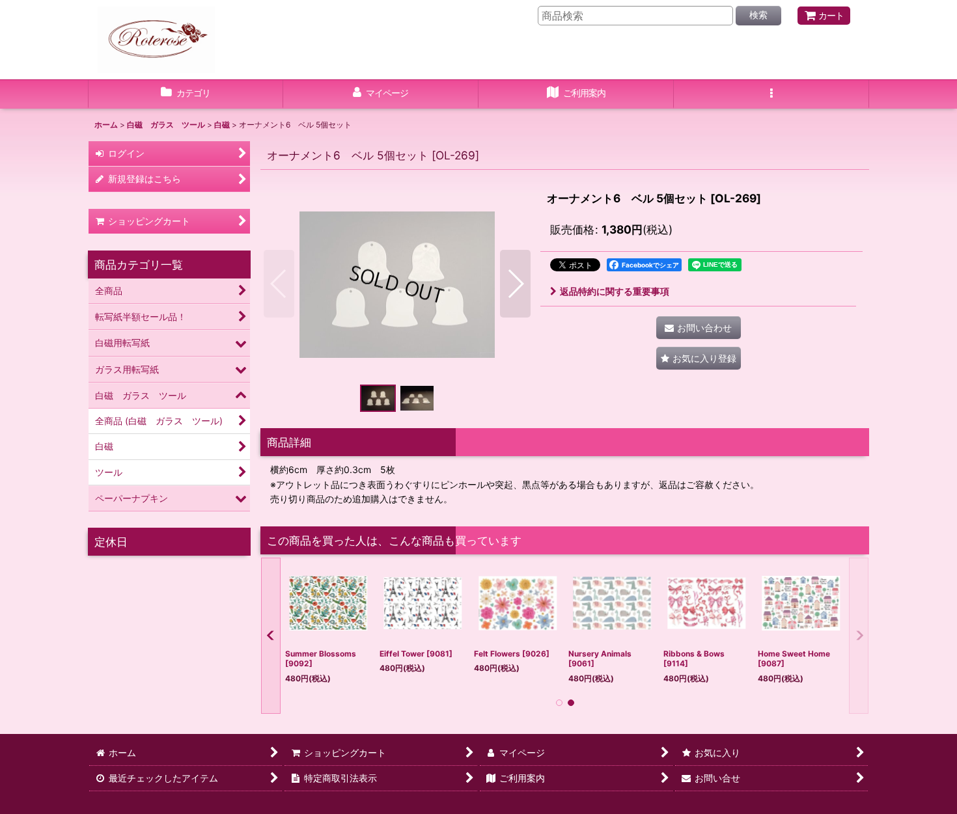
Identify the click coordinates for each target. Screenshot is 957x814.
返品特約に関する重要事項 (614, 291)
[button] (771, 94)
